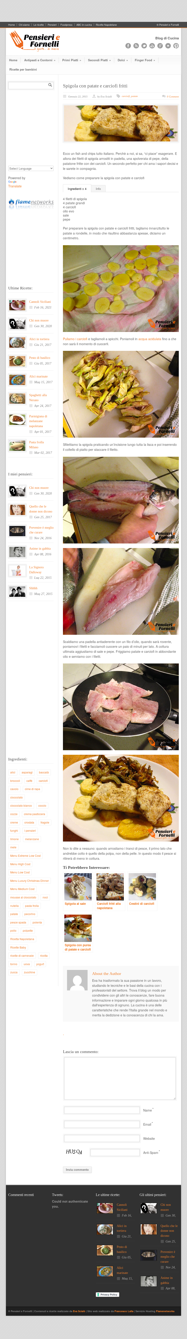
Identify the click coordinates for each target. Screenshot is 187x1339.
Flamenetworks (165, 1311)
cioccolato (16, 797)
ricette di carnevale (22, 955)
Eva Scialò (79, 1311)
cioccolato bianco (21, 805)
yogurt (40, 964)
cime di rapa (32, 789)
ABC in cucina (84, 24)
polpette (28, 930)
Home (11, 24)
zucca (14, 972)
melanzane (32, 839)
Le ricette (39, 24)
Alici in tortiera (39, 339)
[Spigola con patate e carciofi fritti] (121, 123)
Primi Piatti (71, 60)
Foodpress (66, 24)
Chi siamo (24, 24)
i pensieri (30, 830)
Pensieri (52, 24)
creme (14, 822)
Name (147, 1110)
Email (147, 1124)
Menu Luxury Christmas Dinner (29, 880)
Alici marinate (38, 376)
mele (13, 847)
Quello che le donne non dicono (169, 1230)
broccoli (15, 781)
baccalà (44, 772)
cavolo (14, 789)
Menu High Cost (20, 864)
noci (45, 897)
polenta (37, 922)
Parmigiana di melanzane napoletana (38, 421)
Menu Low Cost (20, 872)
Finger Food (145, 60)
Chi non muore (39, 320)
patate (134, 96)
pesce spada (18, 922)
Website (149, 1138)
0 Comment (173, 96)
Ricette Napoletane (106, 24)
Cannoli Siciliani (40, 302)
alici (12, 772)
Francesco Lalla (124, 1311)
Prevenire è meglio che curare (168, 1256)
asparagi (27, 772)
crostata (29, 822)
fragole (45, 822)
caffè (29, 781)
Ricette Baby (18, 947)
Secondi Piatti (99, 60)
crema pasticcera (34, 814)
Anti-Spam (150, 1152)
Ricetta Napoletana (22, 939)
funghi (14, 830)
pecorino (29, 914)
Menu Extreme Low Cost (25, 855)
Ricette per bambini (23, 69)
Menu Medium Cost (22, 889)
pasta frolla (32, 906)
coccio (42, 805)
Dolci (123, 60)
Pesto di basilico (39, 358)
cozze (14, 814)
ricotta (44, 955)
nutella (14, 906)
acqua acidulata (149, 339)
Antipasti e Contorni (39, 60)
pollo (13, 930)
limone (14, 839)
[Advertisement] (93, 10)
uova (27, 964)
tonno (13, 964)
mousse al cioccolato (23, 897)
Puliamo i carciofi (75, 339)
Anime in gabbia (40, 548)
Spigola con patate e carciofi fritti (95, 86)
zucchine (29, 972)
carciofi (126, 96)
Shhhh (33, 588)
